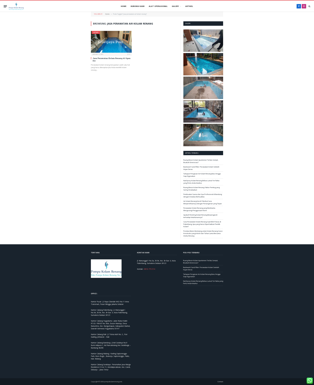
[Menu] (5, 6)
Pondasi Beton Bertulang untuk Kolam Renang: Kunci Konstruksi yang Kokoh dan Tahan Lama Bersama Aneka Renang (202, 233)
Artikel (189, 6)
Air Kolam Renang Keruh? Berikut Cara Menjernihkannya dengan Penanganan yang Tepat (202, 202)
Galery (175, 6)
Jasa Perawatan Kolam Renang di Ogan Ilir (112, 59)
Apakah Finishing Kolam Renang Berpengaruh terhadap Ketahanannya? (200, 216)
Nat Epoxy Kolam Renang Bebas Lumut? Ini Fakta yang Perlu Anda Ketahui (201, 181)
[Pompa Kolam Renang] (16, 6)
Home (123, 6)
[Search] (309, 6)
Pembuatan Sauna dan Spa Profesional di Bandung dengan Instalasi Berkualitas (202, 195)
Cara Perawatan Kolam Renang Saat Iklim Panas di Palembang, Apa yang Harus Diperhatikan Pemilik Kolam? (202, 224)
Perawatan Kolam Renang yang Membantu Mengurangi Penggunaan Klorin (199, 209)
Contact (220, 381)
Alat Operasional (158, 6)
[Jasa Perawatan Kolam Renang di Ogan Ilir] (111, 42)
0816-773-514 (149, 269)
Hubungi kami (138, 6)
